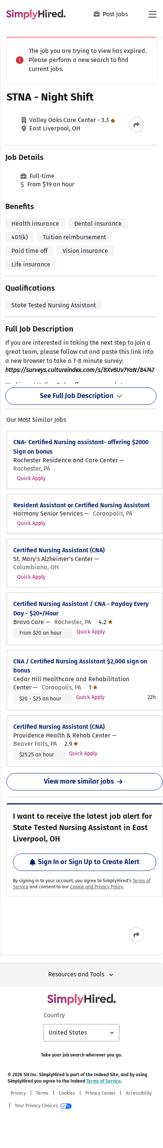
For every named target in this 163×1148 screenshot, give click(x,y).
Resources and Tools (76, 974)
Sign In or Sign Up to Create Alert (88, 862)
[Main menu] (152, 14)
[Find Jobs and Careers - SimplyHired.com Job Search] (36, 14)
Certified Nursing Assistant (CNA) (59, 550)
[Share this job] (136, 124)
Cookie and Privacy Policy (96, 886)
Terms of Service (103, 1081)
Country (54, 1015)
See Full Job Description (76, 396)
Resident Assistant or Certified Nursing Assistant (81, 505)
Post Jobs (115, 14)
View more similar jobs (79, 781)
